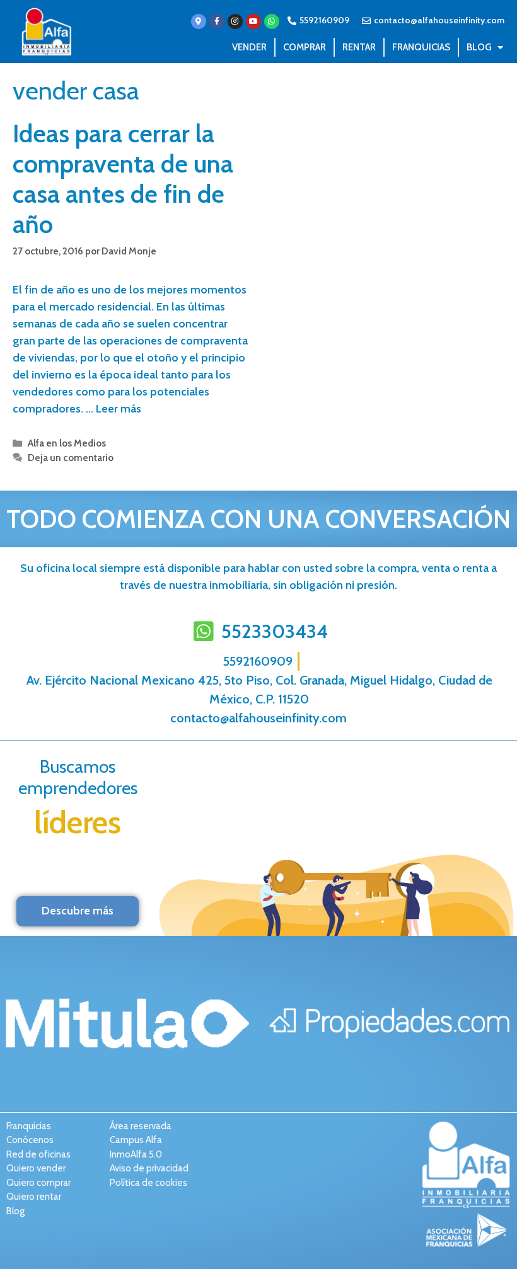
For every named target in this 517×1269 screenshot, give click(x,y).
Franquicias (421, 47)
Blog (479, 47)
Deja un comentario (70, 458)
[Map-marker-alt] (198, 21)
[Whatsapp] (271, 21)
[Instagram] (235, 21)
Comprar (304, 47)
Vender (249, 47)
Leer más (118, 409)
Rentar (359, 47)
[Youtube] (253, 21)
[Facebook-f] (216, 21)
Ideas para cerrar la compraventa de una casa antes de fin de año (123, 178)
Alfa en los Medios (67, 443)
